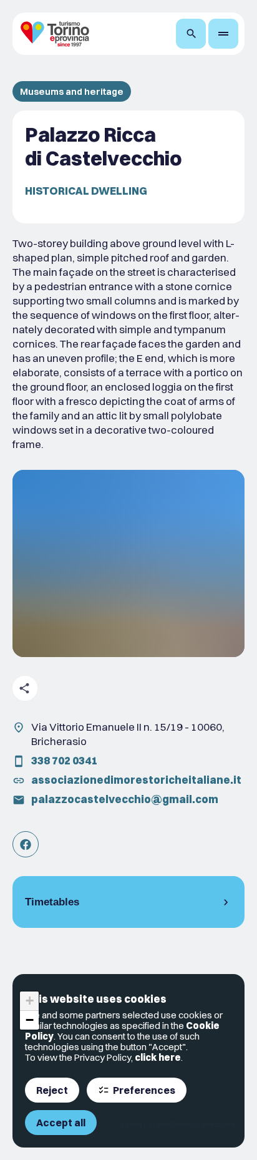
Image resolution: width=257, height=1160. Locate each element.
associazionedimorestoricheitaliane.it (136, 779)
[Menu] (223, 34)
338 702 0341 (64, 760)
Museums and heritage (72, 91)
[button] (29, 1001)
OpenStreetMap (176, 1124)
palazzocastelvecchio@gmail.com (124, 799)
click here (158, 1057)
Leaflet (132, 1124)
